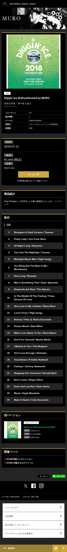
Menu (63, 4)
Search (56, 4)
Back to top (63, 548)
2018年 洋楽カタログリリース (20, 463)
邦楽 (37, 497)
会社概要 (9, 516)
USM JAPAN (14, 497)
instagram (41, 486)
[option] (33, 61)
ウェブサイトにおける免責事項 (19, 533)
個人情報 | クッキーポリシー (17, 525)
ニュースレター (12, 507)
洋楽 (32, 497)
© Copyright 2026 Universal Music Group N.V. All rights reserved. (33, 541)
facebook (33, 486)
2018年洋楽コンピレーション (20, 459)
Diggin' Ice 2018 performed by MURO (39, 427)
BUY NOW (56, 548)
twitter (25, 486)
